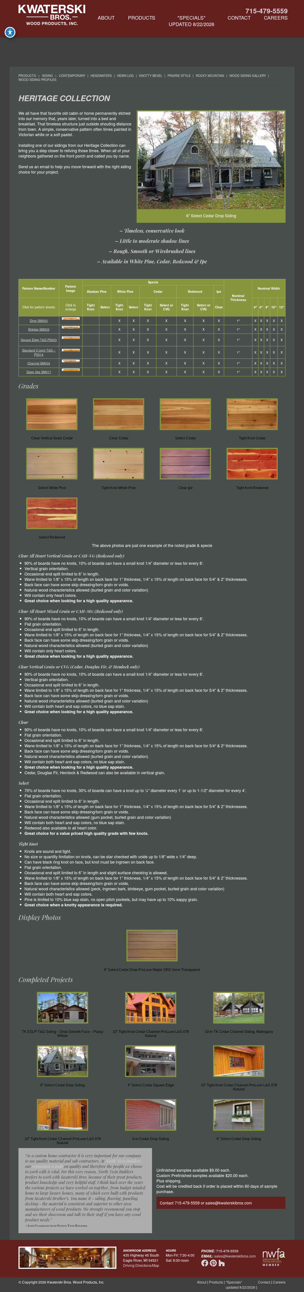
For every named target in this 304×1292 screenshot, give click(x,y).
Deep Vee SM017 (38, 372)
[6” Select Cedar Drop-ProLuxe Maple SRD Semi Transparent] (152, 962)
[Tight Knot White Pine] (118, 480)
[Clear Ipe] (185, 480)
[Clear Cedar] (118, 431)
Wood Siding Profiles (37, 79)
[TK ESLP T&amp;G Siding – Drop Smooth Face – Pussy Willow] (62, 1024)
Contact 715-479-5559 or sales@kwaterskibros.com (206, 1203)
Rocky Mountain (210, 75)
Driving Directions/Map (141, 1265)
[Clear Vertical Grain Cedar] (52, 431)
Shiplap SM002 (38, 329)
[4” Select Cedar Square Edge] (150, 1078)
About (106, 17)
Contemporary (72, 75)
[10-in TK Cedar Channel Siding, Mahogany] (239, 1024)
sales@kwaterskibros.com (235, 1256)
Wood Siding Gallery (247, 75)
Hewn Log (125, 75)
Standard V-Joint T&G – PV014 (38, 352)
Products (141, 17)
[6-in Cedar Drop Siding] (150, 1132)
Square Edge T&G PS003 (39, 340)
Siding (47, 75)
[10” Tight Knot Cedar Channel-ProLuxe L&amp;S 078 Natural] (150, 1024)
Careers (276, 17)
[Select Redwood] (52, 530)
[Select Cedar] (185, 431)
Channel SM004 (38, 363)
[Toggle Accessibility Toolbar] (10, 32)
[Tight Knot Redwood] (252, 480)
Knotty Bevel (150, 75)
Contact (239, 17)
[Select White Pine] (52, 480)
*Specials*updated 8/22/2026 (191, 20)
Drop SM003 (39, 320)
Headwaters (101, 75)
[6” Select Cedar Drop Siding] (62, 1078)
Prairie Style (179, 75)
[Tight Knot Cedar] (252, 431)
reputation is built (47, 1166)
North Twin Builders (123, 1161)
